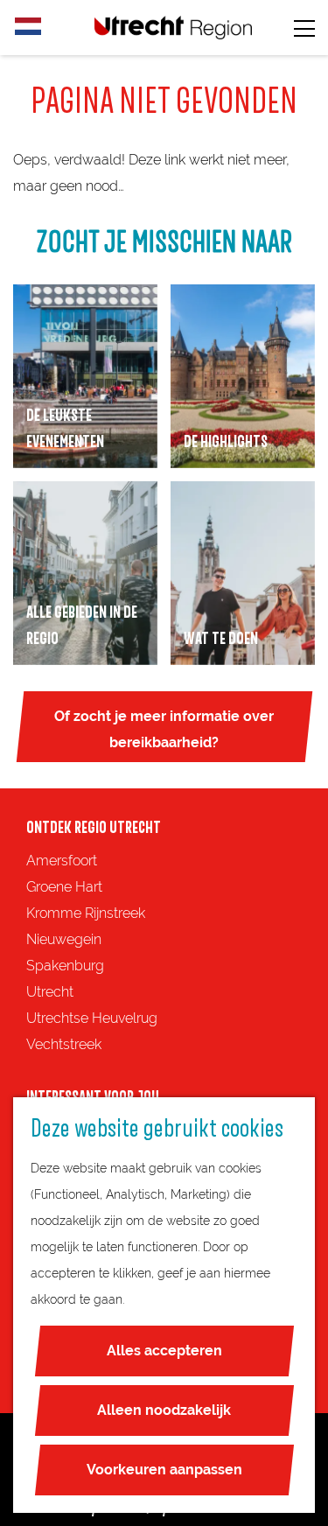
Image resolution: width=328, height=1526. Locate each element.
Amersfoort (61, 860)
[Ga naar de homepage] (173, 28)
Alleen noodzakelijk (164, 1410)
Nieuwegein (63, 939)
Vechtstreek (63, 1044)
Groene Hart (64, 886)
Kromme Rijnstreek (85, 913)
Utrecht (49, 992)
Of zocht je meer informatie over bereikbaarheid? (164, 729)
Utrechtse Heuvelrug (91, 1018)
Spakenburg (65, 965)
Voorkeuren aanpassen (164, 1469)
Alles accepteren (164, 1350)
